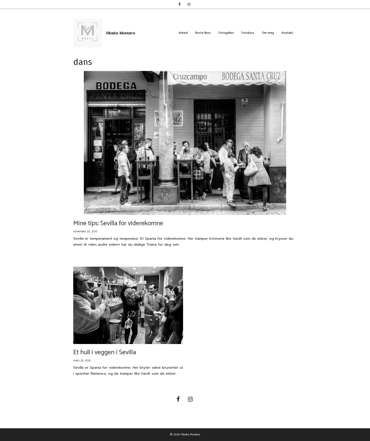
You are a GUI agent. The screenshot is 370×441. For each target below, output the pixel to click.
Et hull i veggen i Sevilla (104, 352)
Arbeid (183, 32)
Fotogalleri (226, 32)
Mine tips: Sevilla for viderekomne (118, 223)
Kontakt (287, 32)
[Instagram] (189, 4)
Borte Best (203, 32)
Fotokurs (247, 32)
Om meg (268, 32)
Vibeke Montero (120, 33)
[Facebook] (179, 4)
